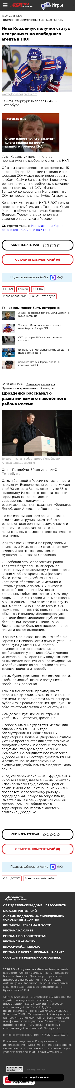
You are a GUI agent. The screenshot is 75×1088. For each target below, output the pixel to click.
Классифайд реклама (21, 947)
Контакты (11, 925)
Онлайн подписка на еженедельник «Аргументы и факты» (33, 918)
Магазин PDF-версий (20, 911)
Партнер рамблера (36, 1069)
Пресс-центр (55, 905)
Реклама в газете (37, 925)
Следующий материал (35, 1077)
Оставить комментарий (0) (37, 259)
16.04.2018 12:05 (12, 15)
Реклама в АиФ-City (19, 941)
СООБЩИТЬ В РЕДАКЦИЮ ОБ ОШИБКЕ (32, 957)
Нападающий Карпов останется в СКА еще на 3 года (33, 228)
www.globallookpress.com (19, 94)
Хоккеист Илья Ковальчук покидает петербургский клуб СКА (39, 327)
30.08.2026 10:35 (12, 384)
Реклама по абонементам (24, 936)
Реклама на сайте (18, 930)
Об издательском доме (22, 905)
